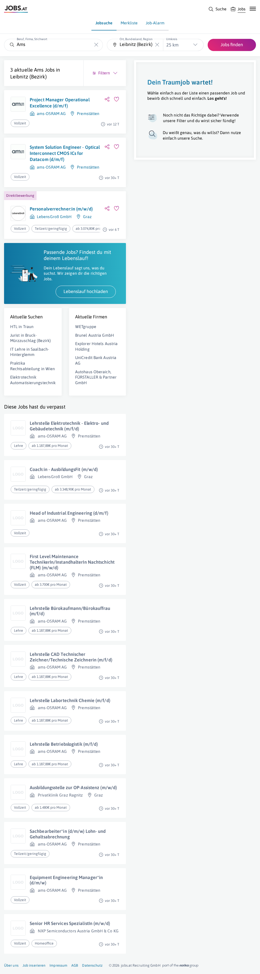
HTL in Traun (22, 326)
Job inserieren (34, 965)
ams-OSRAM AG (51, 113)
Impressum (58, 965)
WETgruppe (85, 326)
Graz (87, 216)
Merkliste (129, 23)
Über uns (11, 965)
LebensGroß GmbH (54, 216)
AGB (74, 965)
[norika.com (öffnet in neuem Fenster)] (180, 965)
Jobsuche (103, 23)
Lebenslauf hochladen (85, 291)
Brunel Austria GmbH (94, 335)
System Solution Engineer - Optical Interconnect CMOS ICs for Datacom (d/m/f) (65, 153)
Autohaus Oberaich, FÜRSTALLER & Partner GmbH (96, 377)
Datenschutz (92, 965)
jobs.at (126, 965)
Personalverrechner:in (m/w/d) (61, 209)
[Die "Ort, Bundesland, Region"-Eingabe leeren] (157, 45)
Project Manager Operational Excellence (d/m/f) (60, 102)
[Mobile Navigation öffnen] (253, 8)
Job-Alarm (155, 23)
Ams (38, 70)
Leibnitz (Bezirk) (28, 76)
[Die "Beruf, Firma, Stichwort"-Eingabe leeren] (96, 45)
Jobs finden (232, 44)
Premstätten (88, 113)
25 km (172, 44)
